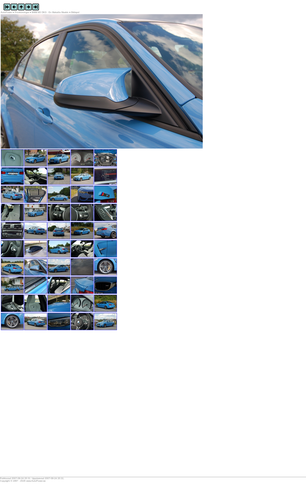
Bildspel (75, 12)
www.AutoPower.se (36, 481)
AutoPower (6, 12)
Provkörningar (22, 12)
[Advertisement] (28, 405)
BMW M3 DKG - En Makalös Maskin (50, 12)
